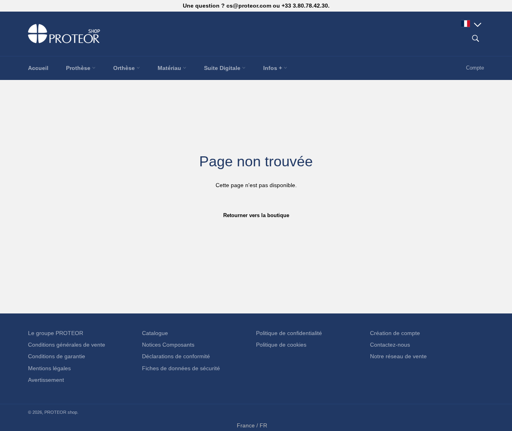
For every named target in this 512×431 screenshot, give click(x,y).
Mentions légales (49, 368)
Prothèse (79, 68)
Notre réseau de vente (398, 356)
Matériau (170, 68)
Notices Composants (168, 344)
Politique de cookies (281, 344)
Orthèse (124, 68)
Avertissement (46, 380)
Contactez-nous (390, 344)
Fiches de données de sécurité (181, 368)
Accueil (38, 68)
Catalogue (155, 333)
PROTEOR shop (60, 412)
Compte (475, 68)
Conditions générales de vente (66, 344)
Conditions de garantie (56, 356)
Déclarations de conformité (176, 356)
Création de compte (395, 333)
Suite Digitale (223, 68)
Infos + (273, 68)
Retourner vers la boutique (256, 215)
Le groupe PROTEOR (55, 333)
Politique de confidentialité (289, 333)
